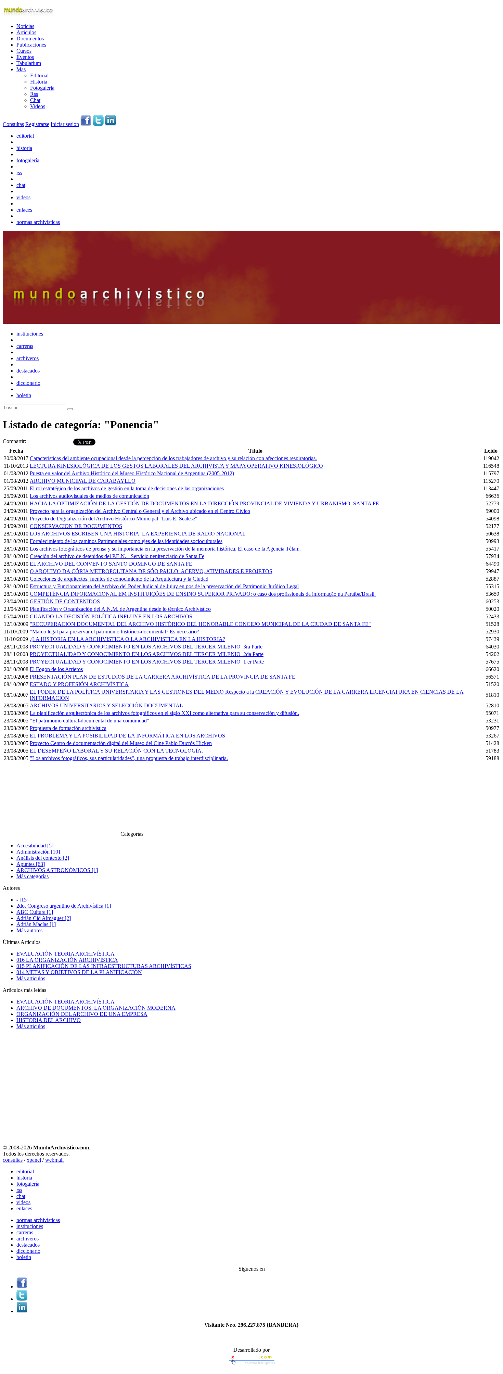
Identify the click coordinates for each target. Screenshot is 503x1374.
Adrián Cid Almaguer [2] (43, 918)
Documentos (30, 38)
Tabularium (28, 63)
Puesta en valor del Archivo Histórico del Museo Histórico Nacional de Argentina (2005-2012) (132, 473)
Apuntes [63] (30, 864)
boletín (23, 395)
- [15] (22, 900)
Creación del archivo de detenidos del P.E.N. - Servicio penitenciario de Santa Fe (117, 556)
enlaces (24, 210)
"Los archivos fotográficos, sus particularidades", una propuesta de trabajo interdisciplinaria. (129, 758)
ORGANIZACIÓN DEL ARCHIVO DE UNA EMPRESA (81, 1014)
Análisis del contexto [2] (42, 858)
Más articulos (30, 978)
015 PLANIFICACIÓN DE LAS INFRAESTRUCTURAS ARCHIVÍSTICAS (103, 966)
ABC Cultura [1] (34, 912)
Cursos (23, 51)
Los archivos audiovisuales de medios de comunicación (89, 496)
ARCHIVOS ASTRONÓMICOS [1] (57, 870)
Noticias (25, 26)
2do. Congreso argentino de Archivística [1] (63, 906)
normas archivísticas (38, 222)
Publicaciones (31, 45)
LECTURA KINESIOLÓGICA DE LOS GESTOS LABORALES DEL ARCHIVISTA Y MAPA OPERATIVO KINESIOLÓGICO (176, 466)
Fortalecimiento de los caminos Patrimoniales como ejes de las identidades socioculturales (126, 541)
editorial (25, 136)
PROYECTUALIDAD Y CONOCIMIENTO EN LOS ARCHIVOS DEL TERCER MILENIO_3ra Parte (146, 647)
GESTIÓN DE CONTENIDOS (65, 601)
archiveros (27, 358)
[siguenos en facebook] (85, 124)
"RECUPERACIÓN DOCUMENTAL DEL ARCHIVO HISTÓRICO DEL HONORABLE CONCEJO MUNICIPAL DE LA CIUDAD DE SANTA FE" (200, 624)
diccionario (28, 383)
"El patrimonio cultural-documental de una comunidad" (89, 720)
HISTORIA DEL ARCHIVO (48, 1020)
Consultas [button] (13, 124)
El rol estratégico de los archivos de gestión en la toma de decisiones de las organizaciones (127, 488)
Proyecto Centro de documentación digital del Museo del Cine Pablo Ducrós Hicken (121, 743)
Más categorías (32, 876)
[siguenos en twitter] (98, 124)
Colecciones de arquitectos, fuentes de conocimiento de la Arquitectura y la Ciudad (119, 579)
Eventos (25, 57)
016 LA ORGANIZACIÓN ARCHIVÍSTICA (67, 960)
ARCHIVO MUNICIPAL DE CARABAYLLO (83, 481)
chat (20, 185)
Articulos (26, 32)
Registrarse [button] (37, 124)
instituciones (29, 334)
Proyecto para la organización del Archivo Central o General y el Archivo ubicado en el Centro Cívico (140, 511)
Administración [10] (38, 852)
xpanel (34, 1160)
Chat (35, 100)
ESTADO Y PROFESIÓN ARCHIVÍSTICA (79, 684)
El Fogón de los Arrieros (56, 669)
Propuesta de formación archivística (68, 728)
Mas (21, 69)
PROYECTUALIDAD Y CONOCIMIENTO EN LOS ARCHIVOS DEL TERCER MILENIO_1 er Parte (147, 662)
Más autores (29, 930)
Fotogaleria (42, 88)
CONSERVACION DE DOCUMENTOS (76, 526)
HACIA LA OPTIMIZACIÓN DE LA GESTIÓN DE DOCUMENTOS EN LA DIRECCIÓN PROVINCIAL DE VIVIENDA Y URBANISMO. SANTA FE (204, 503)
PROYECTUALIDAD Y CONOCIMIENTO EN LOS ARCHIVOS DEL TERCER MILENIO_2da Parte (146, 654)
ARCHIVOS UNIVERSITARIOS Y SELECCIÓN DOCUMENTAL (106, 705)
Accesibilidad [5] (34, 845)
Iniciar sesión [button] (65, 124)
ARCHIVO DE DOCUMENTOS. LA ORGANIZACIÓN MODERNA (96, 1008)
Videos (37, 106)
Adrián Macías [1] (36, 924)
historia (24, 148)
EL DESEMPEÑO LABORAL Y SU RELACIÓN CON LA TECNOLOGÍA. (116, 751)
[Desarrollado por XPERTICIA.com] (251, 1365)
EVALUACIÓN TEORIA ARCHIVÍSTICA (65, 954)
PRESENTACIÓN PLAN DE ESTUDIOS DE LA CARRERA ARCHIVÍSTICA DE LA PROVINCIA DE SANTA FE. (163, 677)
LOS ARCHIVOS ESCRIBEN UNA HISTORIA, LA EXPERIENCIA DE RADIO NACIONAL (138, 534)
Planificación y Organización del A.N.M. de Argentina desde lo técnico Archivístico (120, 609)
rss (19, 173)
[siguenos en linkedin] (110, 124)
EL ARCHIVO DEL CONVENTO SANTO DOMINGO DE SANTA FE (111, 564)
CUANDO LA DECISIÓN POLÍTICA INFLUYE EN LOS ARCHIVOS (111, 616)
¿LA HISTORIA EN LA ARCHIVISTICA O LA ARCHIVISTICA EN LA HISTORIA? (127, 639)
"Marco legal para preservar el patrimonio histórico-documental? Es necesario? (114, 631)
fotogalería (27, 160)
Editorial (39, 75)
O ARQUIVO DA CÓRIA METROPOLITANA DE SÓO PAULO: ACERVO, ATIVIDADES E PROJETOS (151, 571)
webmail (54, 1160)
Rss (34, 94)
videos (23, 197)
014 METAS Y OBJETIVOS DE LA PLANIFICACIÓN (79, 972)
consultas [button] (13, 1160)
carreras (24, 346)
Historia (38, 82)
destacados (28, 371)
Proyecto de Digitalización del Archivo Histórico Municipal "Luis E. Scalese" (113, 518)
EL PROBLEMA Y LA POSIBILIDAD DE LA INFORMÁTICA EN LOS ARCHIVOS (127, 736)
